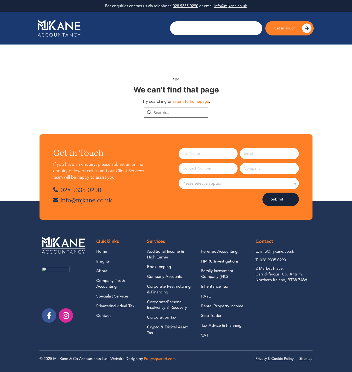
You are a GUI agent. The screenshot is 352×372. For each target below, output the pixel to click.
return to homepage (191, 101)
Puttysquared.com (160, 358)
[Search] (149, 113)
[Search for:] (176, 113)
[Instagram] (66, 315)
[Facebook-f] (49, 315)
